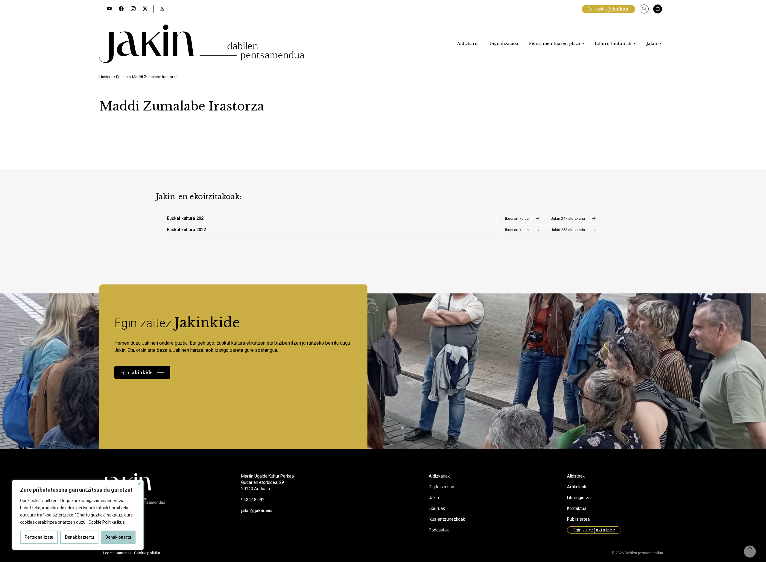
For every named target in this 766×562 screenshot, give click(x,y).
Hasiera (106, 77)
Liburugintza (579, 497)
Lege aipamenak (117, 553)
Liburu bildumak (614, 43)
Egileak (122, 77)
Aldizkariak (439, 476)
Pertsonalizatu (39, 537)
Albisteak (576, 476)
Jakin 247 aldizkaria (568, 218)
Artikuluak (576, 486)
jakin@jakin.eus (257, 510)
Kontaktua (576, 508)
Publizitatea (578, 519)
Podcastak (439, 530)
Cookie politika (147, 553)
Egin (137, 372)
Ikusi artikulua (517, 218)
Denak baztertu (79, 537)
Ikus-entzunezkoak (447, 519)
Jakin (652, 43)
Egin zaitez (608, 9)
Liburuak (437, 508)
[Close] (139, 483)
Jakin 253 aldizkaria (568, 230)
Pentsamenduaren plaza (555, 43)
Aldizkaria (468, 43)
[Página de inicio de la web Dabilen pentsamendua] (201, 43)
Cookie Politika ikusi (107, 522)
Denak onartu (118, 537)
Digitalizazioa (504, 43)
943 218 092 (253, 499)
